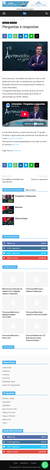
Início (4, 19)
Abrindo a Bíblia (8, 398)
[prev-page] (3, 229)
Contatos (5, 374)
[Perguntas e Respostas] (8, 199)
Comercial (6, 378)
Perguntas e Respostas (25, 196)
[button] (44, 464)
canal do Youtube (15, 138)
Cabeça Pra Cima (8, 412)
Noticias (18, 207)
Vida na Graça (21, 218)
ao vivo (16, 144)
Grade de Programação (11, 385)
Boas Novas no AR (9, 409)
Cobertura (6, 371)
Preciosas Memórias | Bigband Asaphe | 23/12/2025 (10, 314)
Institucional (6, 367)
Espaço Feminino (8, 416)
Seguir (43, 248)
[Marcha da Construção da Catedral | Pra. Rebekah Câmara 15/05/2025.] (13, 279)
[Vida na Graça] (8, 221)
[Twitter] (10, 36)
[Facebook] (4, 36)
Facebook (17, 150)
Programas (11, 19)
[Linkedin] (20, 36)
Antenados (21, 19)
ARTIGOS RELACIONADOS (13, 190)
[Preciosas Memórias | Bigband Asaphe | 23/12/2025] (13, 302)
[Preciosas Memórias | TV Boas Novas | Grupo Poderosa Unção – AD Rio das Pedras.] (37, 325)
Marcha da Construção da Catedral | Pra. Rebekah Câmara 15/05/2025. (12, 291)
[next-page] (7, 229)
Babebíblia (6, 405)
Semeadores (24, 463)
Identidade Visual (8, 381)
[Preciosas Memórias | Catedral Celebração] (37, 279)
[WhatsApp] (15, 36)
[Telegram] (26, 36)
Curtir (43, 243)
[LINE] (31, 36)
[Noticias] (8, 210)
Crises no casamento (39, 179)
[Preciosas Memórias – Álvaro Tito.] (13, 325)
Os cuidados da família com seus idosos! (13, 180)
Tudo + (5, 423)
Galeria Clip (6, 419)
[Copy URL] (36, 36)
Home (16, 463)
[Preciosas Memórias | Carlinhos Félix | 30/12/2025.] (37, 302)
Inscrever (42, 258)
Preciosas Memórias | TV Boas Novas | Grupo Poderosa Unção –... (35, 338)
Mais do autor (31, 190)
